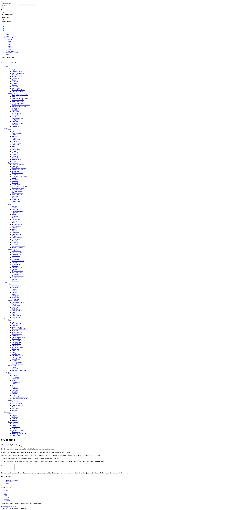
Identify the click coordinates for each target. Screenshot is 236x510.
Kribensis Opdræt (17, 252)
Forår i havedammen (18, 430)
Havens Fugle (16, 305)
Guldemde (15, 417)
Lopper (14, 116)
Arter (9, 68)
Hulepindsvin (16, 379)
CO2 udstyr (15, 277)
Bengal (14, 161)
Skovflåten (15, 110)
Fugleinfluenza (16, 317)
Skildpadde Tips (16, 369)
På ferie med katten (17, 173)
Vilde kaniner (16, 382)
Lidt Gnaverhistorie (17, 403)
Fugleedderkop (16, 339)
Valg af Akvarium (17, 272)
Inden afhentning (17, 194)
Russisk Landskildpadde (19, 329)
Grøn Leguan (16, 354)
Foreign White (16, 149)
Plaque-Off (15, 166)
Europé (14, 151)
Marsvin (14, 383)
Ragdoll (14, 138)
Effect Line (15, 266)
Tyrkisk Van (15, 131)
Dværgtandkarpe (17, 237)
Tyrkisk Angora (16, 133)
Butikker (6, 36)
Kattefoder (15, 174)
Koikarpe (14, 420)
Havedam (11, 51)
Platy (13, 222)
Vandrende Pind (16, 342)
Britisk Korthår (16, 159)
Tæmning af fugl (17, 310)
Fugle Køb (15, 307)
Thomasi (14, 208)
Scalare (14, 214)
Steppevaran (15, 350)
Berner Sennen (16, 75)
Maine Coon (15, 144)
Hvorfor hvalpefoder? (18, 100)
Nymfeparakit (16, 299)
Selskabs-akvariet (17, 267)
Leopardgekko (16, 359)
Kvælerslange (16, 335)
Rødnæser (15, 216)
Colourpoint (15, 158)
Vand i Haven (16, 427)
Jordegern (15, 393)
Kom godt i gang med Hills (20, 95)
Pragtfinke (15, 287)
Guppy (14, 236)
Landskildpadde (16, 344)
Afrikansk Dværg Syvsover (20, 397)
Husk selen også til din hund (20, 106)
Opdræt (14, 312)
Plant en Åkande (16, 435)
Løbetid (14, 178)
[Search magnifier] (2, 7)
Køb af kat (15, 196)
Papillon (14, 70)
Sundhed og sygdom (18, 118)
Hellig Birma (15, 141)
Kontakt (6, 54)
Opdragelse (15, 121)
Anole (13, 352)
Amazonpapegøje (17, 286)
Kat (9, 43)
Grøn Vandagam (16, 357)
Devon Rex (15, 154)
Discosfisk (15, 241)
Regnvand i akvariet (18, 276)
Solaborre (14, 418)
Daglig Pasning (16, 309)
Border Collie (16, 78)
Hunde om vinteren (17, 101)
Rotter (13, 387)
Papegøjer (15, 289)
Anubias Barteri (16, 251)
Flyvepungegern (16, 377)
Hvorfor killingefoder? (18, 169)
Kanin (13, 380)
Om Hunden (15, 111)
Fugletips (14, 304)
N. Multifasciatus (17, 224)
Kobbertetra (15, 232)
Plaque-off (15, 96)
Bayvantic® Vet (16, 108)
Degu (13, 395)
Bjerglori (14, 294)
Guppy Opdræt (16, 254)
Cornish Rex (15, 156)
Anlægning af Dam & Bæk (20, 433)
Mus (13, 385)
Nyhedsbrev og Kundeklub (12, 52)
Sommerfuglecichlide (18, 211)
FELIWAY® (15, 179)
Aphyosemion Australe (18, 246)
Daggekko (15, 360)
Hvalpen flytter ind (17, 123)
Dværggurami (16, 239)
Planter (14, 425)
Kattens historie (16, 184)
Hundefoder (15, 115)
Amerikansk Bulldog (18, 73)
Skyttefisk (15, 212)
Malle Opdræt (16, 256)
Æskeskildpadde (16, 324)
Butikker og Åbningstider (8, 507)
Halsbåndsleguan (17, 362)
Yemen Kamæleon (17, 364)
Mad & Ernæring (17, 189)
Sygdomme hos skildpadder (20, 370)
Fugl (9, 46)
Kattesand (15, 183)
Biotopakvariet (16, 264)
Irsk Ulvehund (16, 88)
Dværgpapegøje (16, 296)
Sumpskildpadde (16, 340)
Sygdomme (15, 279)
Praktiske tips (16, 432)
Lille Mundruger (16, 226)
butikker (127, 473)
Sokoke (14, 134)
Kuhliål (14, 229)
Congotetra (15, 242)
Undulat (14, 291)
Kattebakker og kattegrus (19, 168)
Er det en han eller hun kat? (20, 176)
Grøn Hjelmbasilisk (17, 355)
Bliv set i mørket (16, 113)
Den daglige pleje (17, 191)
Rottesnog (15, 330)
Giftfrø (14, 322)
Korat (13, 146)
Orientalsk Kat (16, 139)
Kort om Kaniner (17, 402)
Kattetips (14, 198)
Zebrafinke (15, 292)
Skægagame (15, 349)
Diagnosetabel (16, 259)
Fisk (9, 44)
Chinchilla (15, 392)
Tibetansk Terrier (17, 71)
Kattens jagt (15, 171)
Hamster (14, 375)
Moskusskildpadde (17, 332)
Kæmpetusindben (17, 334)
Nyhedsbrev (8, 482)
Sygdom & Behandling (18, 261)
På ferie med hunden (18, 103)
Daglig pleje (15, 120)
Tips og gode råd (13, 93)
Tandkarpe (15, 209)
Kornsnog (15, 345)
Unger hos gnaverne (18, 405)
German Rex (15, 153)
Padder (14, 367)
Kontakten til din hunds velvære (21, 105)
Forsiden (6, 34)
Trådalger (14, 423)
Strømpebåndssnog (17, 347)
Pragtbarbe (15, 221)
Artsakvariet (15, 269)
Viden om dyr (8, 39)
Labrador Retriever (17, 91)
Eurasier (14, 85)
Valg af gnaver (16, 408)
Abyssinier (15, 148)
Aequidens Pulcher (17, 247)
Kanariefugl (15, 297)
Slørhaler (14, 227)
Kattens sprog (16, 199)
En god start (15, 274)
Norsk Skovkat (16, 143)
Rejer (13, 217)
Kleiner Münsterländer (18, 90)
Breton (14, 80)
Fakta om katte (16, 201)
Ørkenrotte (15, 390)
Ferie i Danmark (16, 315)
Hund (9, 41)
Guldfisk (14, 415)
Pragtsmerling (16, 219)
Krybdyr (10, 49)
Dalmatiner (15, 83)
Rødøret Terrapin (17, 327)
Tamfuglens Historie (18, 302)
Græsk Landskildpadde (18, 337)
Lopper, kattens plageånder (19, 186)
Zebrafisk (14, 206)
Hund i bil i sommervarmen (20, 98)
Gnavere (10, 48)
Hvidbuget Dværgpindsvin (19, 398)
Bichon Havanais (17, 76)
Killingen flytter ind (17, 193)
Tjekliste (14, 257)
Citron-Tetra (15, 244)
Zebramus (15, 388)
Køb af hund (15, 125)
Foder (13, 407)
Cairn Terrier (15, 81)
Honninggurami (16, 234)
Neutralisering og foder (18, 164)
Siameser (14, 136)
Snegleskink (15, 325)
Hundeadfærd (16, 126)
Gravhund (15, 86)
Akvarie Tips (15, 281)
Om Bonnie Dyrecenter (11, 38)
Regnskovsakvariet (17, 271)
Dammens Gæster (17, 428)
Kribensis (14, 231)
